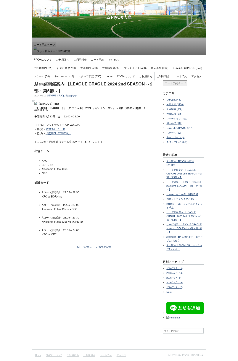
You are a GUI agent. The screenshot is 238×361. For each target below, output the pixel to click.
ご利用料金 (80, 59)
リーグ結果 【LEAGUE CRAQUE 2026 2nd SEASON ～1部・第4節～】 (184, 185)
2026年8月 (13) (174, 268)
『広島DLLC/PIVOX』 (58, 133)
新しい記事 (82, 247)
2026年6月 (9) (173, 277)
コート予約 (97, 59)
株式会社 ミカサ (55, 129)
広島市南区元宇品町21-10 (47, 84)
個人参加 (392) (159, 68)
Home (108, 76)
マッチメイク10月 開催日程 (182, 194)
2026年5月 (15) (174, 282)
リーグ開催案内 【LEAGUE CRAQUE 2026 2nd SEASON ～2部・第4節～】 (184, 173)
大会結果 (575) (111, 68)
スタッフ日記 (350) (89, 76)
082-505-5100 (41, 109)
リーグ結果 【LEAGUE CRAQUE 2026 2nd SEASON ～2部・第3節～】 (184, 228)
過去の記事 (104, 247)
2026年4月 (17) (174, 287)
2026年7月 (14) (174, 273)
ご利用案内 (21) (43, 68)
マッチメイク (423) (135, 68)
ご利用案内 (62, 59)
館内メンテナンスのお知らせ (182, 199)
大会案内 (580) (89, 68)
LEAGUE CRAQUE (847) (187, 68)
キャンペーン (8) (64, 76)
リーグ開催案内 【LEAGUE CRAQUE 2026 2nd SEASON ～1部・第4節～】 (184, 216)
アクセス (113, 59)
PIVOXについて (43, 59)
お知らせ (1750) (66, 68)
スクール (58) (42, 76)
